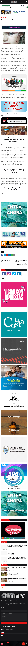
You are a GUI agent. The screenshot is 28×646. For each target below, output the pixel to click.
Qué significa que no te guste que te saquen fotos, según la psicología (15, 552)
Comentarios (5, 589)
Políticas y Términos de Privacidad (7, 629)
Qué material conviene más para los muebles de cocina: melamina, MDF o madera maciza (16, 579)
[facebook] (4, 273)
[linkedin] (19, 273)
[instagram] (9, 273)
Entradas (5, 587)
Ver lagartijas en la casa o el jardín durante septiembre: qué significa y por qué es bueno (17, 573)
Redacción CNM (5, 22)
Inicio (2, 14)
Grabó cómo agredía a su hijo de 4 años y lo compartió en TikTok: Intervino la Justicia (16, 568)
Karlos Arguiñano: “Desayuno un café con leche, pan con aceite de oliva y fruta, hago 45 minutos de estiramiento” (17, 546)
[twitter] (14, 273)
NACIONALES (7, 14)
